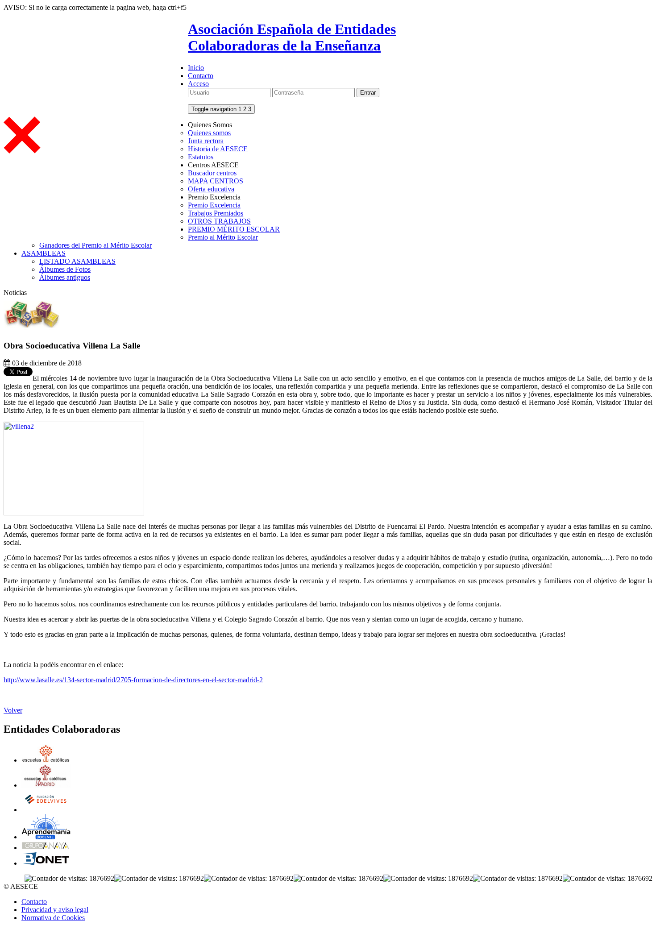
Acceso (198, 83)
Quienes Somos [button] (210, 125)
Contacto (200, 75)
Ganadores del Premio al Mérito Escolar (95, 245)
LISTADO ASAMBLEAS (77, 261)
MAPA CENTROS (215, 181)
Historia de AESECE (218, 149)
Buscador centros (212, 173)
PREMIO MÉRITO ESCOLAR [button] (234, 229)
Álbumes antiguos (64, 277)
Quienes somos (209, 133)
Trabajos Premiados (215, 213)
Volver (13, 710)
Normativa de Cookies (53, 917)
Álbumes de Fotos (65, 269)
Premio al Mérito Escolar (223, 237)
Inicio (196, 67)
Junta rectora (206, 141)
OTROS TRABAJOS (219, 221)
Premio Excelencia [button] (214, 197)
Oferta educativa (211, 189)
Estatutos (200, 157)
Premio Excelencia (214, 205)
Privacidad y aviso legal (54, 909)
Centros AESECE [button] (213, 165)
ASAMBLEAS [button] (43, 253)
